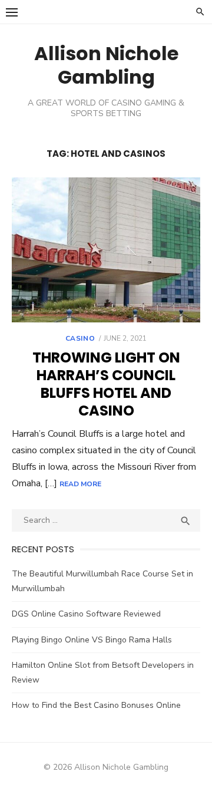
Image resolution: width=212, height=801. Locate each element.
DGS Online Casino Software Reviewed (86, 613)
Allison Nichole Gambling (106, 65)
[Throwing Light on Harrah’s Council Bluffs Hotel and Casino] (106, 249)
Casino (80, 338)
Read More (80, 484)
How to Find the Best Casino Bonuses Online (96, 705)
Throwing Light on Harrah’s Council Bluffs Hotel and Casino (106, 384)
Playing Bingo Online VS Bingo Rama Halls (92, 639)
